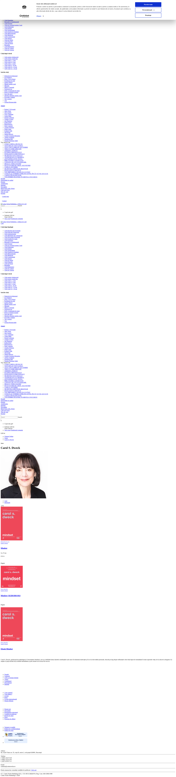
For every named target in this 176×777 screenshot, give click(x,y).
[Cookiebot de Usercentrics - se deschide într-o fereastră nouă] (24, 16)
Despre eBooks (8, 701)
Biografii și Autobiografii (11, 22)
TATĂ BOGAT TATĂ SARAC (13, 145)
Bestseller (7, 45)
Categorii (7, 676)
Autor (6, 438)
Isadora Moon (8, 82)
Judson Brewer (8, 134)
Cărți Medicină (8, 35)
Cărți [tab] (5, 501)
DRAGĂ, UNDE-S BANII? (12, 164)
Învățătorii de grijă (9, 81)
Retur (6, 697)
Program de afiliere (9, 719)
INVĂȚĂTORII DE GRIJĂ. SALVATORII (17, 165)
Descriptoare (8, 682)
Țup (5, 100)
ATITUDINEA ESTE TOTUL (13, 159)
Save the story (8, 94)
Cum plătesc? (8, 694)
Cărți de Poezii (8, 43)
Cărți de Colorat (9, 48)
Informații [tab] (7, 502)
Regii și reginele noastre (11, 92)
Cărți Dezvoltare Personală (12, 237)
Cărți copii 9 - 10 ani (10, 65)
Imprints (6, 684)
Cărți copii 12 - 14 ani (10, 68)
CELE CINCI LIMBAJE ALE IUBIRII (16, 147)
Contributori (7, 681)
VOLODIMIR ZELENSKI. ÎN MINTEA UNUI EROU (20, 177)
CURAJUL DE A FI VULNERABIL (15, 162)
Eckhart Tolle (8, 131)
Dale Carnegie (8, 126)
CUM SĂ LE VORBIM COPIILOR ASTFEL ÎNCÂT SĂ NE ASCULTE (26, 173)
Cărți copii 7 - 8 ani (10, 63)
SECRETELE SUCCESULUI (13, 155)
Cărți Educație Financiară (11, 232)
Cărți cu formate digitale (11, 678)
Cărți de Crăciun (9, 50)
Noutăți (6, 674)
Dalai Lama (7, 129)
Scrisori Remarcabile (10, 102)
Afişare (38, 16)
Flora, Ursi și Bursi (9, 79)
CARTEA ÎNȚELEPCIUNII (12, 175)
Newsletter (7, 711)
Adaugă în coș (5, 541)
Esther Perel (7, 122)
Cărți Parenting (8, 20)
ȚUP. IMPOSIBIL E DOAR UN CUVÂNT (17, 172)
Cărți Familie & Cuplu (10, 239)
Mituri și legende (9, 87)
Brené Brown (8, 124)
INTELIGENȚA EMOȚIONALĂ (14, 154)
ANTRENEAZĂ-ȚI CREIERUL (14, 157)
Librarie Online (8, 436)
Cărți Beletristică (9, 46)
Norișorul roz (8, 89)
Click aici (33, 770)
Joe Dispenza (8, 121)
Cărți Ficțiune (8, 23)
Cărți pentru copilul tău (11, 59)
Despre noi (7, 709)
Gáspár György (8, 119)
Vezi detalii (4, 589)
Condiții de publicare (10, 714)
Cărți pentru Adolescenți (11, 57)
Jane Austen (7, 112)
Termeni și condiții (9, 727)
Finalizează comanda (17, 218)
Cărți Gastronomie (9, 37)
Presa (6, 717)
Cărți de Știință (8, 40)
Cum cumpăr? (8, 692)
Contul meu (5, 196)
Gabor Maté (7, 116)
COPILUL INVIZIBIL (11, 167)
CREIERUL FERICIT (11, 150)
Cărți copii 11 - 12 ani (10, 67)
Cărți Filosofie (8, 42)
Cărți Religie (8, 28)
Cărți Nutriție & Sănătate (11, 32)
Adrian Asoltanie (9, 137)
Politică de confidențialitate (12, 729)
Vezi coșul (7, 218)
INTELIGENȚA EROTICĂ (12, 170)
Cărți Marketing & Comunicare (13, 235)
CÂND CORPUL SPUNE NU (13, 144)
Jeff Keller (7, 132)
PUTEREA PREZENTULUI (13, 152)
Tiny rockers (8, 99)
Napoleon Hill (8, 139)
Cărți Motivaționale (10, 33)
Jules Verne (7, 111)
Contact (4, 201)
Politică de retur (8, 730)
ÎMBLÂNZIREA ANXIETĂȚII (13, 160)
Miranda (6, 86)
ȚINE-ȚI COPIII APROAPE (12, 149)
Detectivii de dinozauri (11, 76)
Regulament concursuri (11, 712)
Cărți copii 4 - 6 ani (10, 62)
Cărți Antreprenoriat (10, 234)
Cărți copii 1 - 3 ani (10, 60)
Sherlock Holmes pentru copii (13, 95)
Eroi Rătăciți (8, 77)
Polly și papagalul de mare (12, 91)
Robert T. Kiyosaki (9, 109)
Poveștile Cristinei (9, 97)
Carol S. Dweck (9, 439)
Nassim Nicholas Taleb (11, 141)
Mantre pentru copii (10, 84)
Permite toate (148, 4)
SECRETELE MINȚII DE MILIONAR (16, 169)
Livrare (6, 696)
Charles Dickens (9, 127)
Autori (3, 106)
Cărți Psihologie (9, 27)
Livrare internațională (10, 699)
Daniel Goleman (9, 117)
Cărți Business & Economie (12, 230)
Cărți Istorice (8, 38)
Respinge (148, 15)
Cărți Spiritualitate (9, 30)
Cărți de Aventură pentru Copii (13, 25)
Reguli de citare (8, 715)
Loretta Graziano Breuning (12, 136)
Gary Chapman (8, 114)
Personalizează (147, 10)
